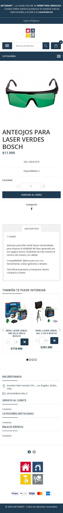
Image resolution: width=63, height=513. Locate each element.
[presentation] (3, 330)
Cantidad (7, 180)
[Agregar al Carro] (24, 341)
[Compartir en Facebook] (31, 208)
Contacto (6, 409)
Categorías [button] (9, 56)
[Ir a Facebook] (29, 452)
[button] (27, 360)
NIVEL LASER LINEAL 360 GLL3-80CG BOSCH (16, 333)
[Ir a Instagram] (34, 452)
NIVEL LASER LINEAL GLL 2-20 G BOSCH (46, 332)
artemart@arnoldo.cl (17, 393)
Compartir (31, 204)
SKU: (26, 161)
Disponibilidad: (31, 170)
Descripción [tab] (31, 228)
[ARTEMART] (30, 33)
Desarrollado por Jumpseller (31, 509)
